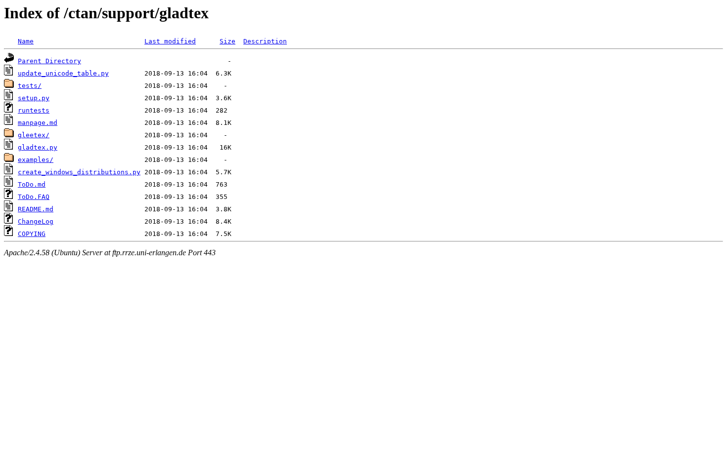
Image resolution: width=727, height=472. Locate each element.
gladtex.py (37, 147)
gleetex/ (33, 135)
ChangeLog (35, 221)
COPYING (31, 233)
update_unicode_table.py (63, 73)
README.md (35, 209)
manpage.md (37, 122)
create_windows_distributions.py (79, 172)
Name (26, 41)
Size (227, 41)
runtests (33, 110)
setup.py (33, 98)
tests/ (30, 85)
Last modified (170, 41)
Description (265, 41)
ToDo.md (31, 184)
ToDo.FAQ (33, 196)
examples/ (35, 159)
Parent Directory (49, 61)
